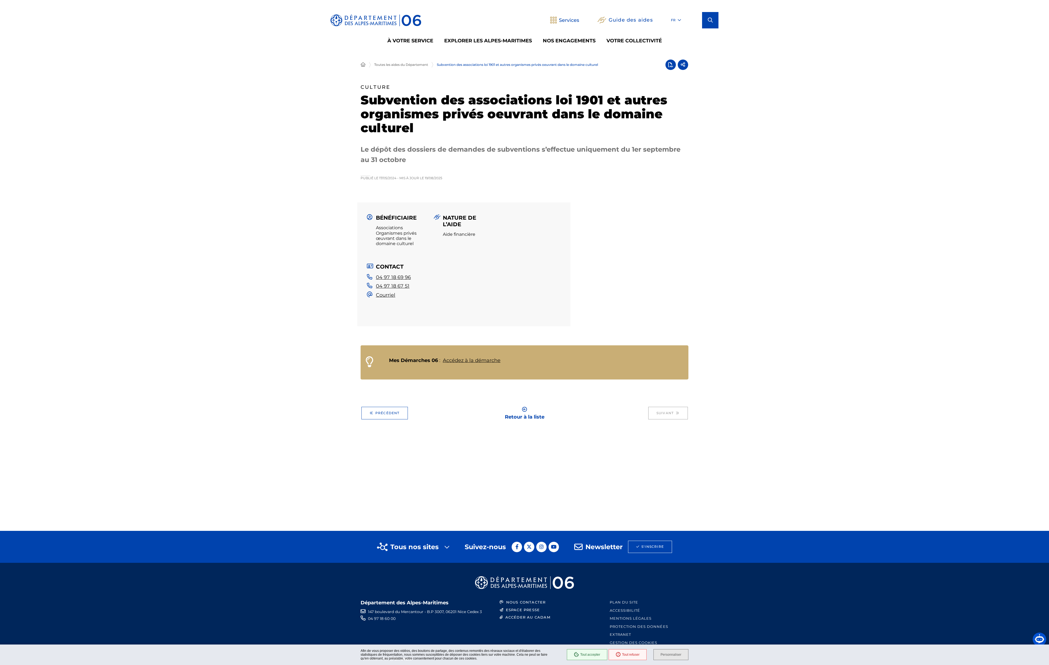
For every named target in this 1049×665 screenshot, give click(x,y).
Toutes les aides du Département (401, 65)
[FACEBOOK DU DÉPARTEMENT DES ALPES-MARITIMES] (516, 547)
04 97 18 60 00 (382, 618)
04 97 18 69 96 (393, 277)
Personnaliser (671, 655)
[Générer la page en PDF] (670, 64)
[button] (710, 20)
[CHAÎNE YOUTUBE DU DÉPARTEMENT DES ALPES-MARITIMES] (553, 547)
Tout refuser (631, 655)
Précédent (387, 413)
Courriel (385, 295)
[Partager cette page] (682, 64)
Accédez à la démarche (471, 360)
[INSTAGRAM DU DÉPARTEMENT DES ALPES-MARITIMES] (541, 547)
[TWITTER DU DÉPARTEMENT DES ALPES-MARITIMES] (529, 547)
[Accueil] (363, 64)
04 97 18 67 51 (392, 286)
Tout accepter (590, 655)
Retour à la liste (524, 416)
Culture (376, 87)
